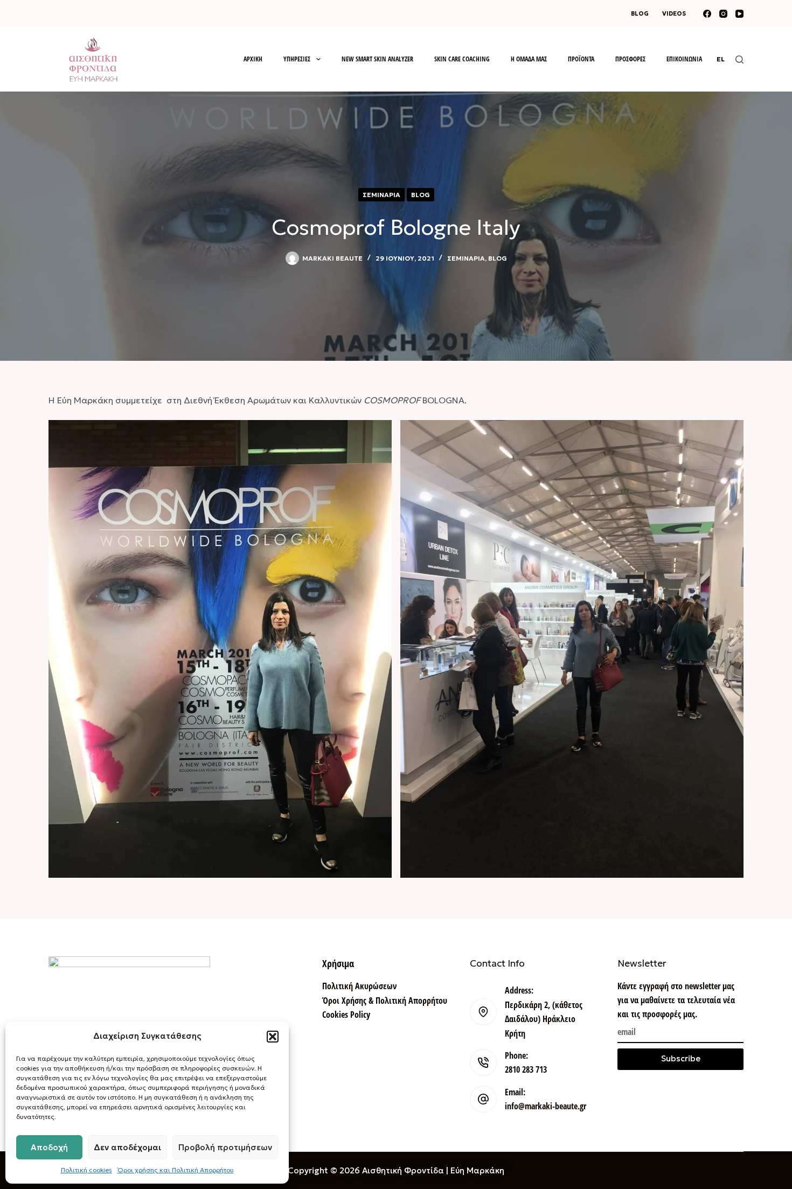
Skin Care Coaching (462, 59)
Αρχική (253, 59)
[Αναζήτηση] (739, 59)
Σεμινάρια (381, 195)
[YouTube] (739, 14)
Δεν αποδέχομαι (127, 1147)
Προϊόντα (581, 59)
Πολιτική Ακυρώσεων (359, 986)
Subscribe (680, 1058)
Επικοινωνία (684, 59)
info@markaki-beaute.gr (545, 1106)
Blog (640, 13)
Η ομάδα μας (529, 59)
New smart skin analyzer (377, 59)
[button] (272, 1036)
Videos (674, 13)
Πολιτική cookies (86, 1170)
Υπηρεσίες (296, 59)
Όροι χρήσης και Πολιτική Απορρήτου (175, 1170)
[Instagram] (723, 14)
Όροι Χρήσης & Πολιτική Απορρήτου (384, 1000)
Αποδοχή (49, 1147)
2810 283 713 (526, 1069)
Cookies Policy (346, 1014)
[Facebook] (707, 14)
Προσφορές (630, 59)
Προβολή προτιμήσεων (225, 1147)
